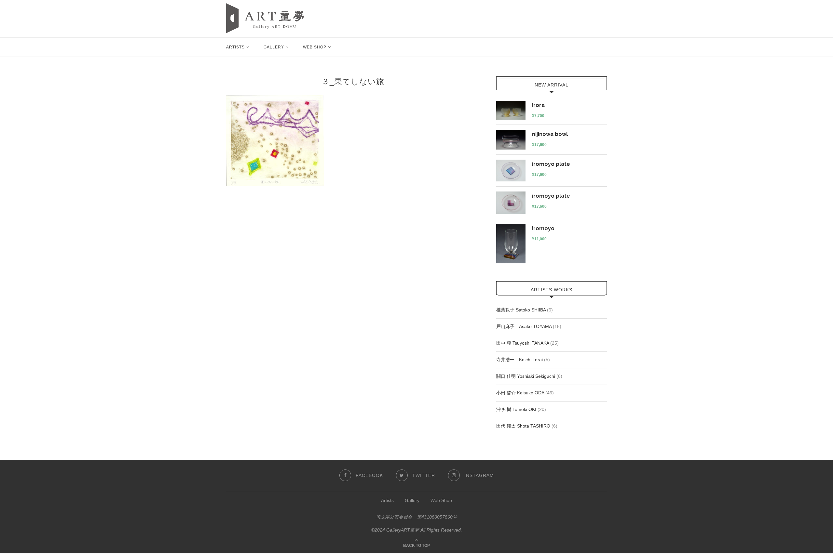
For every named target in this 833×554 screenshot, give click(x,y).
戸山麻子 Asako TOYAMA (524, 326)
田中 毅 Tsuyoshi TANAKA (522, 343)
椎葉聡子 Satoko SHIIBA (521, 309)
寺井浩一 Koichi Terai (519, 359)
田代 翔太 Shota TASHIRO (523, 426)
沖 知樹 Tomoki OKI (516, 409)
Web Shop (314, 47)
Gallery (274, 47)
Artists (235, 47)
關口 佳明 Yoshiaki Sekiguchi (525, 376)
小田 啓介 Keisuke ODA (520, 392)
